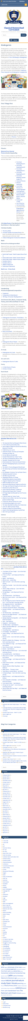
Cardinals (23, 967)
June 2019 (5, 829)
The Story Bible (7, 231)
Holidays (5, 887)
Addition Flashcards (8, 264)
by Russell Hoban (14, 462)
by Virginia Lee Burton (14, 484)
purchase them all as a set (8, 438)
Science (4, 937)
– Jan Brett (13, 671)
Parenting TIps (6, 921)
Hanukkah (5, 883)
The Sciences (6, 951)
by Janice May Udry (11, 445)
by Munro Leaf (12, 458)
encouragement (11, 969)
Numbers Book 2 (7, 263)
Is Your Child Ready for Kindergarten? (17, 57)
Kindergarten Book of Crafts (10, 361)
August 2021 (6, 802)
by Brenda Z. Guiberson (12, 489)
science (19, 988)
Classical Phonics (20, 181)
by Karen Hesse (11, 506)
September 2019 (7, 825)
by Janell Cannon (10, 474)
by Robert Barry (14, 472)
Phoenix (2, 985)
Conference (5, 864)
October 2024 (6, 782)
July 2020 (5, 811)
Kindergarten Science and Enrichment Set (9, 558)
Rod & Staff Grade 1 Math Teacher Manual (14, 257)
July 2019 (5, 827)
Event (4, 874)
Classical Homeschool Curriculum (14, 29)
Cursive (4, 869)
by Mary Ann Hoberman (14, 505)
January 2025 (6, 778)
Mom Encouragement (8, 903)
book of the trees (16, 967)
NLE (4, 917)
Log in (4, 1002)
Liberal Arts (5, 894)
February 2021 (6, 807)
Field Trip (5, 878)
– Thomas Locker (11, 669)
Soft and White (20, 205)
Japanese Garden (4, 975)
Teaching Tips (6, 944)
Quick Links (4, 4)
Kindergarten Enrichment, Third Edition (13, 317)
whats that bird (9, 994)
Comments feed (6, 1005)
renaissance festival (20, 985)
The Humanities (6, 948)
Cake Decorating (7, 855)
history (21, 971)
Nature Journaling (7, 912)
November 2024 (6, 780)
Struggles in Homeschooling (9, 943)
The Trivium (5, 953)
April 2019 (5, 832)
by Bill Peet (14, 510)
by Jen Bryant (9, 512)
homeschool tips (20, 973)
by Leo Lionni (9, 450)
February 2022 (6, 791)
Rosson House (6, 988)
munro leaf (23, 978)
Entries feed (5, 1003)
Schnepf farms (12, 988)
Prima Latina (13, 985)
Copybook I (6, 293)
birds (9, 967)
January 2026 (6, 777)
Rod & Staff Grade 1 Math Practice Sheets (14, 259)
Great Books (6, 882)
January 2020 (6, 818)
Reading (5, 932)
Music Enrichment (7, 331)
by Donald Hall (10, 455)
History (4, 885)
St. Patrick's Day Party (8, 939)
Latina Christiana (18, 976)
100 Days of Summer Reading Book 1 (12, 297)
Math (4, 901)
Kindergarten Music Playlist (10, 342)
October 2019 (6, 823)
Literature (5, 896)
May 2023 (5, 786)
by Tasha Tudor (12, 457)
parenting (20, 983)
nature (3, 980)
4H (3, 844)
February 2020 (6, 816)
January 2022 (6, 793)
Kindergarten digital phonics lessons (20, 210)
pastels (24, 983)
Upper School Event (7, 957)
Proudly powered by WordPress (10, 1017)
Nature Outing (6, 914)
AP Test (5, 849)
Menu (15, 40)
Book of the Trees (7, 853)
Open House (6, 919)
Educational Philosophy (8, 871)
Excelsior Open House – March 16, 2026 (12, 712)
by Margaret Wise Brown (14, 443)
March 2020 (5, 814)
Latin (4, 892)
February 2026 (6, 775)
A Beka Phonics (7, 223)
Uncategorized (6, 955)
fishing (12, 971)
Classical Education (7, 862)
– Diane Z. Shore (11, 606)
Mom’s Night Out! (7, 714)
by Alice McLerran (10, 488)
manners (19, 978)
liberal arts (4, 978)
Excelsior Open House (8, 759)
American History (7, 848)
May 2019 (5, 830)
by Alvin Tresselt (12, 491)
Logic (4, 898)
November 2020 (6, 809)
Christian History (6, 858)
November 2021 (6, 796)
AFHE (2, 967)
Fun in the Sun (20, 203)
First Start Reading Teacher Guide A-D (21, 177)
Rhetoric (5, 934)
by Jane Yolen (9, 475)
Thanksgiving (6, 946)
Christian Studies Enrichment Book (12, 232)
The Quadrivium (6, 950)
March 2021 (5, 805)
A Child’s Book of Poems (9, 367)
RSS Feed (6, 730)
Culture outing (4, 969)
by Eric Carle (11, 460)
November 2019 (6, 821)
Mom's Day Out (6, 905)
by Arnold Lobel (14, 486)
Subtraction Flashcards (9, 266)
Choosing (5, 716)
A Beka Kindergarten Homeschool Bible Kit (14, 237)
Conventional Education (8, 865)
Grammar (5, 880)
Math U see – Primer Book (8, 269)
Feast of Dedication (7, 876)
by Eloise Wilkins (12, 508)
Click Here (22, 1)
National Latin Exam (7, 908)
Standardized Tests (7, 941)
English (4, 873)
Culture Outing (6, 867)
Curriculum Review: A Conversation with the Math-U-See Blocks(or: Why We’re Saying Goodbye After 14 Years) (14, 709)
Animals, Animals (7, 369)
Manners (5, 900)
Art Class (5, 851)
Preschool (5, 928)
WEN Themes (14, 1019)
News (4, 916)
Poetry (4, 925)
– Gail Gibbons (8, 578)
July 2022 (5, 789)
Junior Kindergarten (7, 889)
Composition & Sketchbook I (10, 295)
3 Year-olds (5, 840)
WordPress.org (6, 1007)
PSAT (4, 930)
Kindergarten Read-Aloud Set (6, 408)
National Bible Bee (7, 907)
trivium (19, 993)
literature (11, 978)
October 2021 (6, 798)
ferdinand (23, 969)
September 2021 (7, 800)
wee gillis (4, 994)
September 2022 (7, 787)
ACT (4, 846)
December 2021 (6, 795)
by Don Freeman (12, 481)
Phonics (14, 137)
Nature (4, 910)
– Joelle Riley (9, 580)
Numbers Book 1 (7, 261)
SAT (4, 935)
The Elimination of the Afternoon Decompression (14, 749)
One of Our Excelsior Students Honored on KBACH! (15, 755)
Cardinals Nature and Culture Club (11, 857)
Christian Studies (7, 860)
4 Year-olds (5, 842)
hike (18, 971)
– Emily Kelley (13, 607)
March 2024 (5, 784)
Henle (15, 971)
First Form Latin (6, 971)
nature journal (11, 980)
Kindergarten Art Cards (9, 352)
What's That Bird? (7, 959)
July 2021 (5, 804)
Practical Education (7, 926)
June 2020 (5, 812)
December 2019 (6, 820)
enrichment (19, 969)
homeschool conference (8, 973)
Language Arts (6, 891)
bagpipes (6, 967)
